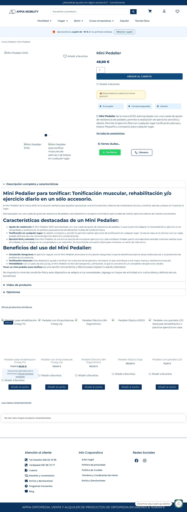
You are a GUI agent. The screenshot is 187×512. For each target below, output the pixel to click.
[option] (47, 94)
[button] (178, 503)
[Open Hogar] (67, 21)
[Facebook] (136, 460)
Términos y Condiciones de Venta (100, 475)
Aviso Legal (88, 459)
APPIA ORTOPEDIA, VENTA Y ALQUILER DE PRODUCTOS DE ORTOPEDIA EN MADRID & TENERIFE (93, 507)
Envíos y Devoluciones (93, 480)
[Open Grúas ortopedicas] (113, 21)
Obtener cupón (124, 32)
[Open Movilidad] (51, 21)
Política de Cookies (92, 470)
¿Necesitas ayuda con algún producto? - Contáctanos (93, 2)
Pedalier (12, 42)
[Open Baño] (82, 21)
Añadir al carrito (139, 76)
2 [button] (49, 135)
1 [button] (46, 135)
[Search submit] (133, 11)
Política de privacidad (93, 464)
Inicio (4, 42)
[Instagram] (144, 460)
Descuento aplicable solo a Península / (20, 374)
